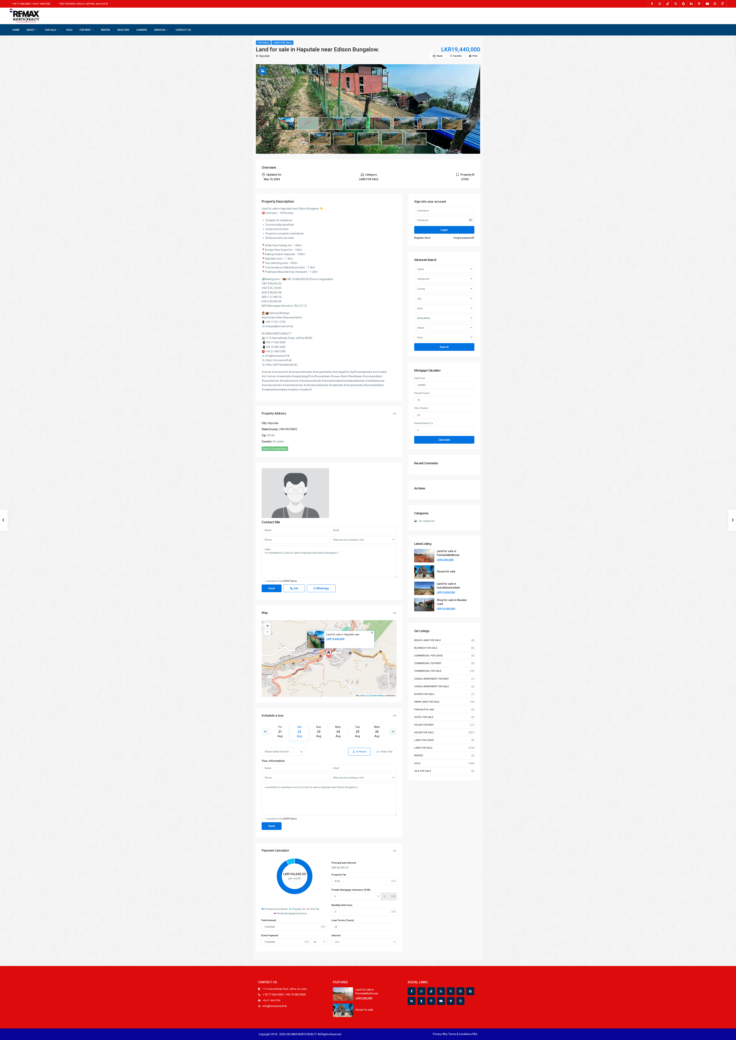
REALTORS (123, 29)
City (419, 298)
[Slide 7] (451, 123)
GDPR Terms (290, 581)
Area (419, 308)
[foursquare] (723, 4)
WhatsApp (322, 588)
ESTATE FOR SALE (424, 694)
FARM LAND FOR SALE (426, 701)
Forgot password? (463, 237)
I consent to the (281, 581)
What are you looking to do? (348, 539)
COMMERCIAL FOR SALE (427, 670)
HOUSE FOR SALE (424, 732)
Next (393, 731)
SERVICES (159, 29)
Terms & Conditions (460, 1034)
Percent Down (422, 393)
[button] (329, 654)
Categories (423, 278)
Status (420, 327)
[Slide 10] (368, 139)
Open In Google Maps (275, 448)
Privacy (437, 1034)
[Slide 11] (391, 139)
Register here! (422, 237)
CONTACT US (183, 29)
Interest (335, 935)
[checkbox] (263, 581)
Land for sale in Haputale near (342, 634)
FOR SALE (50, 29)
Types (420, 269)
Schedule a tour (273, 715)
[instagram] (715, 4)
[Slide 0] (284, 123)
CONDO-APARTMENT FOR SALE (431, 686)
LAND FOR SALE (282, 42)
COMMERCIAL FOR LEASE (428, 655)
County (421, 288)
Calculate (444, 439)
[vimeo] (451, 1001)
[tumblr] (421, 1001)
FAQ (474, 1034)
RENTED (105, 29)
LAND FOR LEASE (424, 740)
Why (445, 1034)
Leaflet (361, 695)
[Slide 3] (356, 123)
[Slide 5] (404, 123)
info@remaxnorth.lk (275, 1006)
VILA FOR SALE (422, 771)
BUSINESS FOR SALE (425, 647)
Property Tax (338, 874)
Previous (265, 731)
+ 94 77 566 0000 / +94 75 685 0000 (284, 994)
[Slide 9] (344, 139)
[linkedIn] (691, 4)
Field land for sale (424, 709)
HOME (15, 29)
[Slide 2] (332, 123)
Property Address (274, 413)
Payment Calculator (275, 850)
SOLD (69, 29)
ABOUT (30, 29)
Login (444, 229)
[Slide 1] (308, 123)
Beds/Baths (423, 318)
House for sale (446, 571)
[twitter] (675, 4)
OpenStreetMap (376, 695)
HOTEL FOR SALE (423, 717)
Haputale (264, 56)
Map (265, 613)
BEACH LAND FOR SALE (427, 640)
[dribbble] (460, 991)
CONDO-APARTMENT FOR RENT (431, 678)
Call (295, 588)
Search (444, 347)
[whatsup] (660, 4)
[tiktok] (668, 4)
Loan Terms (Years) (342, 920)
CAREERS (141, 29)
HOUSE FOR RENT (424, 724)
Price (420, 337)
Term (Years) (421, 408)
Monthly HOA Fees (341, 905)
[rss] (441, 991)
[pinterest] (699, 4)
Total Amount (268, 920)
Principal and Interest (343, 862)
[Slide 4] (380, 123)
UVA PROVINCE (288, 429)
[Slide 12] (415, 139)
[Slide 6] (428, 123)
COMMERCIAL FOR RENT (427, 663)
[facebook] (652, 4)
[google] (683, 4)
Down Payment (269, 935)
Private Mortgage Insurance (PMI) (350, 889)
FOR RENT (85, 29)
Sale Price (419, 378)
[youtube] (707, 4)
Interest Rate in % (423, 423)
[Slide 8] (320, 139)
